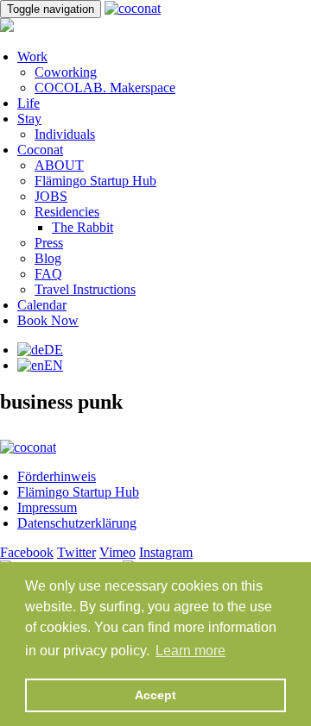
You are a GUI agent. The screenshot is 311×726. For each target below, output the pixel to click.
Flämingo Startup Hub (95, 180)
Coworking (66, 72)
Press (49, 242)
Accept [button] (155, 695)
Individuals (65, 134)
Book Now (48, 320)
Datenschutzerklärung (76, 523)
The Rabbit (82, 227)
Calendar (42, 304)
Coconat (40, 149)
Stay (29, 118)
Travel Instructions (85, 289)
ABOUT (59, 165)
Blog (48, 258)
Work (32, 56)
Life (28, 103)
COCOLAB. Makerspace (105, 87)
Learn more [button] (190, 650)
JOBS (51, 196)
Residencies (67, 211)
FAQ (48, 273)
